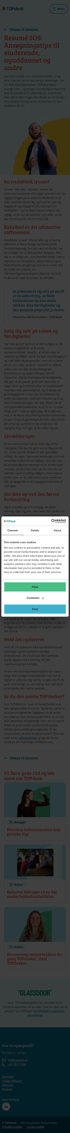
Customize (33, 597)
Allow (35, 586)
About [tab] (57, 530)
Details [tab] (35, 530)
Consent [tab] (12, 530)
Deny (35, 609)
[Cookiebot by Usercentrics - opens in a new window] (51, 521)
